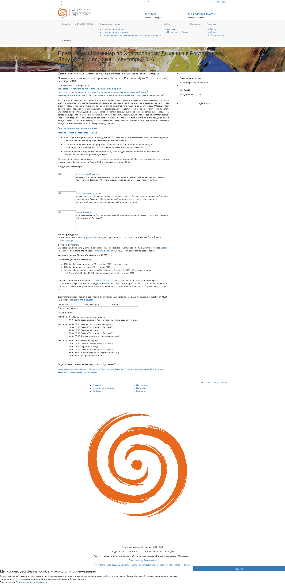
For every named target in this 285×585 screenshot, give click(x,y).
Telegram (150, 13)
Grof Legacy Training (85, 23)
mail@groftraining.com (201, 13)
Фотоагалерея (217, 34)
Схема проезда (65, 240)
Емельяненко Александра (88, 192)
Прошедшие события (177, 31)
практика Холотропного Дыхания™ (108, 368)
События (168, 23)
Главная (97, 385)
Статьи (213, 31)
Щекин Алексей (83, 212)
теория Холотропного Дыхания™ (74, 368)
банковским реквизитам (105, 280)
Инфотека (211, 23)
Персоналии (196, 23)
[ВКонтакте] (205, 107)
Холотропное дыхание (114, 28)
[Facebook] (201, 107)
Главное (66, 23)
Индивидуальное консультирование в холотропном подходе (132, 34)
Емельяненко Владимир (87, 173)
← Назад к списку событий (214, 382)
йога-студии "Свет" (88, 237)
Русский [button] (221, 1)
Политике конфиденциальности (31, 582)
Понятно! (239, 568)
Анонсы (171, 28)
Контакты (66, 40)
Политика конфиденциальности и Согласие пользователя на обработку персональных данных (144, 564)
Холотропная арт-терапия (115, 31)
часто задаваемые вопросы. (83, 371)
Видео (213, 28)
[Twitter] (203, 107)
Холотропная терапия (110, 23)
